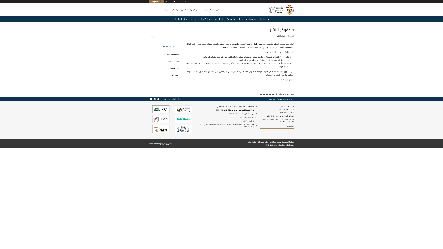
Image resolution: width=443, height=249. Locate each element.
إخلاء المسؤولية (173, 68)
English (155, 2)
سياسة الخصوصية (173, 54)
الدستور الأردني (205, 9)
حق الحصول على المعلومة (179, 9)
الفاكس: (291, 113)
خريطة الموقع (163, 9)
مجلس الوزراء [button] (250, 19)
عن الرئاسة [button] (264, 19)
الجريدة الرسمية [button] (233, 19)
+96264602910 (283, 113)
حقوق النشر (175, 75)
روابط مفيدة (271, 99)
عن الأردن (194, 9)
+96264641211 (283, 110)
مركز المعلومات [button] (180, 19)
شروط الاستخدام (173, 61)
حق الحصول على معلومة (285, 99)
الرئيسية (215, 9)
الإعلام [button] (193, 19)
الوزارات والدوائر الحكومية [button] (212, 19)
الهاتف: (291, 110)
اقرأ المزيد (290, 126)
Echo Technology (155, 144)
